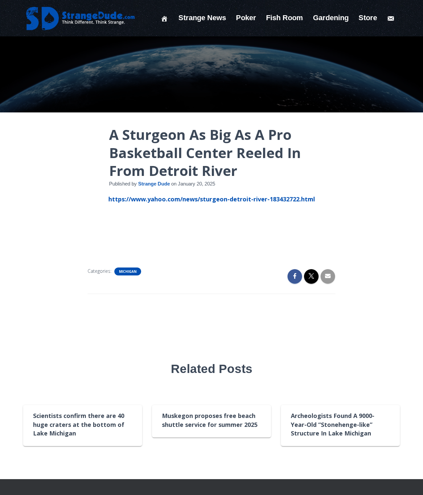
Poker (246, 18)
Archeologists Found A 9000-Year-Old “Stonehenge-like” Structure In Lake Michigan (332, 424)
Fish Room (284, 18)
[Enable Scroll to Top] (410, 482)
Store (368, 18)
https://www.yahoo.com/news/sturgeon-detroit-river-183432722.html (211, 199)
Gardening (331, 18)
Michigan (127, 271)
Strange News (202, 18)
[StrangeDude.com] (79, 18)
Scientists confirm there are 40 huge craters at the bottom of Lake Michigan (78, 424)
